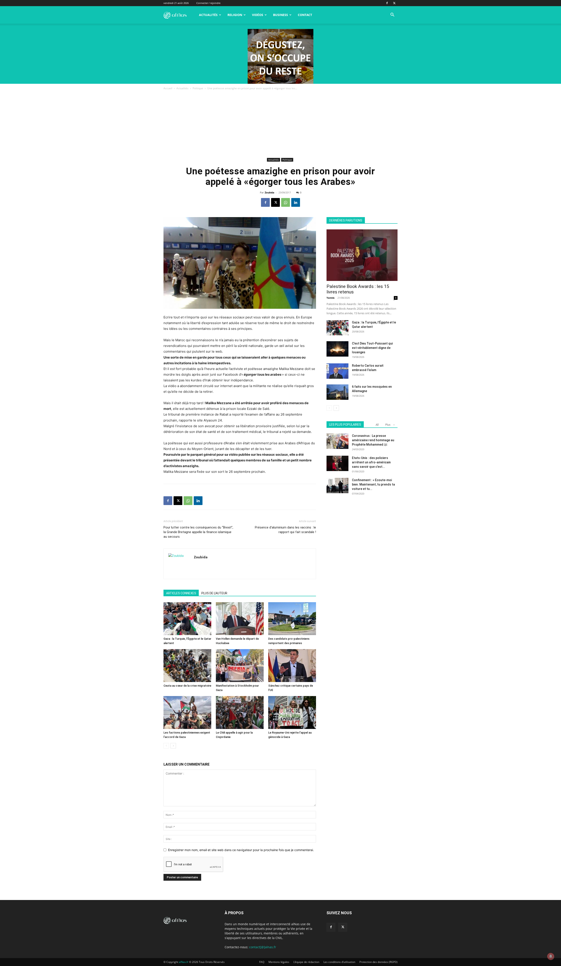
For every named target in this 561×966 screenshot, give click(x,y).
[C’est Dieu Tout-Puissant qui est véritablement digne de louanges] (337, 349)
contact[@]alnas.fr (262, 947)
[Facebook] (387, 3)
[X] (394, 3)
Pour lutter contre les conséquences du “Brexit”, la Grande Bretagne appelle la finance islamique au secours (198, 532)
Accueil (167, 88)
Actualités (208, 15)
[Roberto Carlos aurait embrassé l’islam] (337, 371)
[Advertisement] (280, 123)
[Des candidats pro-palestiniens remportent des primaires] (292, 618)
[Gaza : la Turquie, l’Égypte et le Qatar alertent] (187, 618)
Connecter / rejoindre (208, 3)
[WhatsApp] (285, 202)
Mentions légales (278, 962)
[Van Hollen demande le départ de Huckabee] (240, 618)
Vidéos (257, 15)
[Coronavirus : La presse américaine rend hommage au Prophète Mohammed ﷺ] (337, 441)
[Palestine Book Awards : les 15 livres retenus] (362, 255)
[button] (392, 15)
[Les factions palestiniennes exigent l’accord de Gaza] (187, 712)
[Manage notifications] (550, 956)
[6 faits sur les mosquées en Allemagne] (337, 392)
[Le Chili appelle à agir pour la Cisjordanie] (240, 712)
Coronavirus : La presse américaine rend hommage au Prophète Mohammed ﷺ (373, 440)
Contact (305, 15)
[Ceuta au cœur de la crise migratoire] (187, 665)
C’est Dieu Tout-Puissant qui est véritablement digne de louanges (372, 348)
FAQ (261, 962)
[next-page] (173, 745)
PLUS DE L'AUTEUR (214, 593)
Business (280, 15)
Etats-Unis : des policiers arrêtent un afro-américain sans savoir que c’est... (371, 462)
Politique (198, 88)
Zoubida (269, 192)
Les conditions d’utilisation (339, 962)
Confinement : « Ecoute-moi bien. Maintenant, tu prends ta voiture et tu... (373, 484)
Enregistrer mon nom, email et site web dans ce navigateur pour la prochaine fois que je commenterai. (241, 850)
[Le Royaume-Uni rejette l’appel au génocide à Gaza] (292, 712)
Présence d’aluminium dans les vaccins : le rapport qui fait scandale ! (285, 529)
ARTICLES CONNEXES (181, 593)
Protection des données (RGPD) (378, 962)
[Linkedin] (295, 202)
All (377, 424)
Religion (234, 15)
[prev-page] (166, 745)
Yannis (330, 297)
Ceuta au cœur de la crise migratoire (187, 685)
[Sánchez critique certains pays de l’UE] (292, 665)
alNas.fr (183, 962)
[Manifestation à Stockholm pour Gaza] (240, 665)
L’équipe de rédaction (306, 962)
